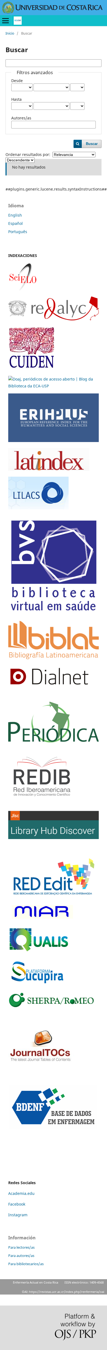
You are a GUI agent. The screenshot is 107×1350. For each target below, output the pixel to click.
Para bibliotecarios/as (26, 1263)
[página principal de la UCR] (52, 12)
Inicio (9, 33)
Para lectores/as (21, 1247)
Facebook (16, 1204)
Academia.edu (21, 1193)
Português (17, 231)
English (15, 215)
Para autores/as (21, 1255)
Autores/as (21, 118)
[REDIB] (42, 803)
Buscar (92, 144)
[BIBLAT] (53, 657)
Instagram (18, 1214)
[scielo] (22, 289)
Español (15, 223)
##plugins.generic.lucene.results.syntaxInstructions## (56, 189)
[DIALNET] (49, 687)
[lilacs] (38, 507)
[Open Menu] (5, 20)
